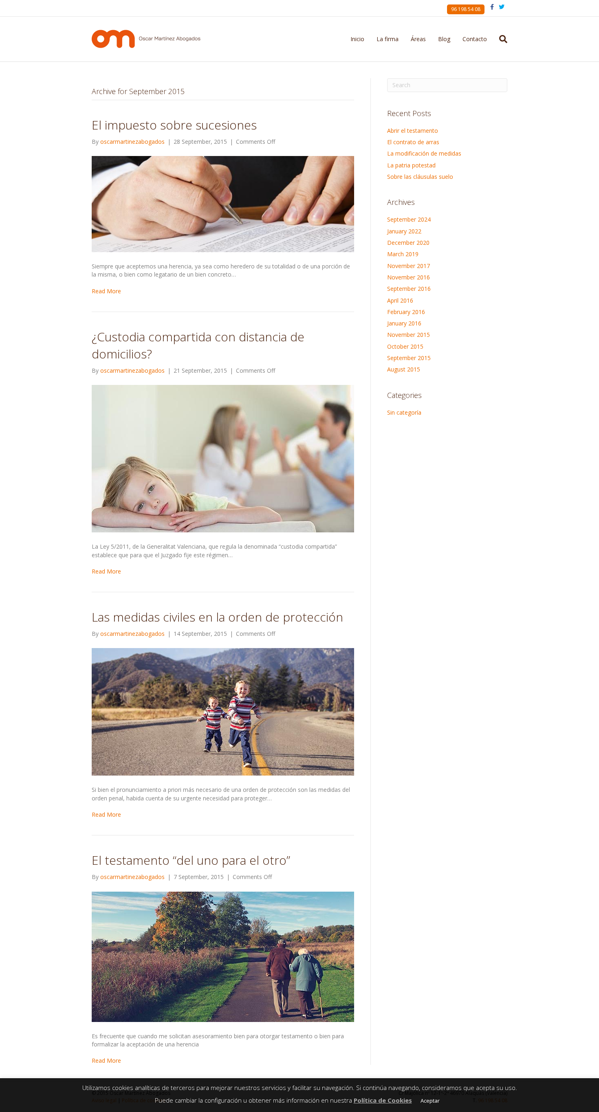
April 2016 (400, 300)
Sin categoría (404, 412)
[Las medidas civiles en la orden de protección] (223, 711)
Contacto (474, 39)
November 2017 (408, 266)
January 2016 (404, 323)
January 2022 (404, 231)
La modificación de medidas (424, 153)
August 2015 (403, 369)
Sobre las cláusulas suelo (420, 176)
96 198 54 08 (465, 9)
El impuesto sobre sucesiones (174, 124)
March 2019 (402, 254)
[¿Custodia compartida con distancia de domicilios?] (223, 458)
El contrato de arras (413, 142)
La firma (388, 39)
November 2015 (408, 334)
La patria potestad (411, 165)
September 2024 (409, 219)
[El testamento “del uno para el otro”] (223, 956)
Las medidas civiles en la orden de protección (217, 617)
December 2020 (408, 242)
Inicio (357, 39)
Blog (444, 39)
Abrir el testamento (412, 130)
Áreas (418, 39)
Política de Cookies (383, 1100)
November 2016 (408, 277)
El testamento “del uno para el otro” (191, 860)
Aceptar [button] (430, 1100)
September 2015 (409, 358)
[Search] (500, 39)
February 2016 (406, 312)
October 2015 (405, 346)
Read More (106, 291)
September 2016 (409, 288)
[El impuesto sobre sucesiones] (223, 203)
